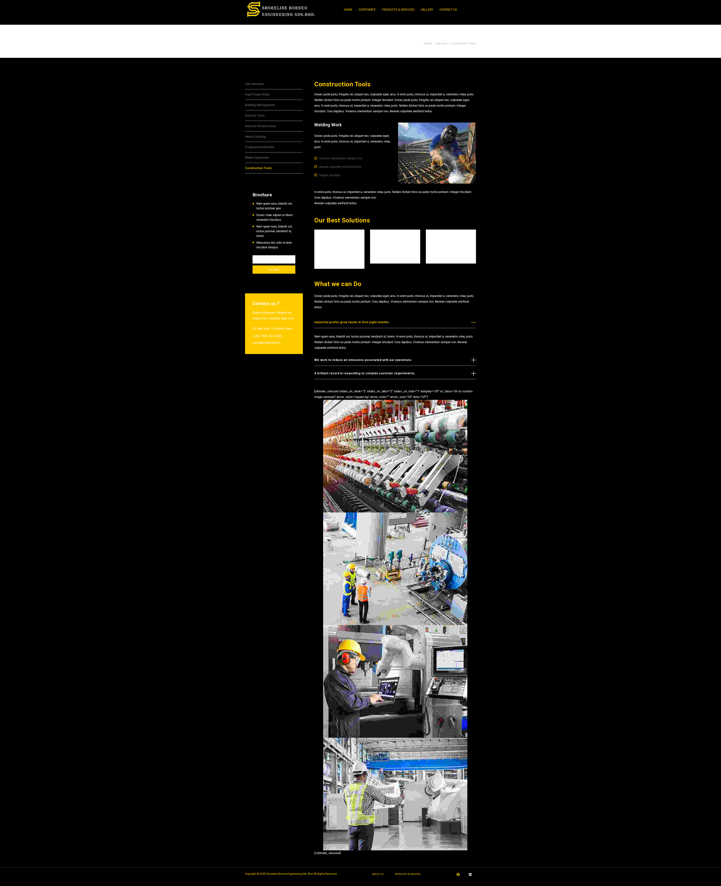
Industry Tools (255, 115)
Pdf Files (274, 259)
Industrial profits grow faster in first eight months (351, 322)
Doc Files (274, 269)
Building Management (260, 105)
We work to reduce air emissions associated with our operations (362, 360)
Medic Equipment (257, 157)
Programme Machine (259, 147)
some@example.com (266, 342)
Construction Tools (258, 168)
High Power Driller (257, 94)
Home (428, 43)
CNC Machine (254, 84)
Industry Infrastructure (260, 126)
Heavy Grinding (255, 136)
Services (441, 43)
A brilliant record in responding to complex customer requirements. (364, 373)
